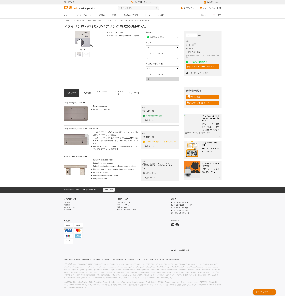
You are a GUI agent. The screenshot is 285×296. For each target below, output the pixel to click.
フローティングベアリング (156, 53)
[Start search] (156, 8)
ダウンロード (134, 93)
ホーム (67, 20)
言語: (177, 250)
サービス (147, 15)
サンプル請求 (196, 97)
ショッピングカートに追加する (200, 67)
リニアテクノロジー (78, 20)
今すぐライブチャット (264, 292)
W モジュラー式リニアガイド (96, 20)
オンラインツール (118, 92)
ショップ (67, 15)
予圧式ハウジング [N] (154, 64)
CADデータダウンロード (198, 103)
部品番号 (149, 32)
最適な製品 (71, 93)
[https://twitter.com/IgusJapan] (177, 224)
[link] (202, 97)
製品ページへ (151, 120)
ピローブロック (112, 20)
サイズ (148, 43)
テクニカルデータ (103, 92)
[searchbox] (136, 8)
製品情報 (102, 15)
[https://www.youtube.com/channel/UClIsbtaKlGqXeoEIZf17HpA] (172, 224)
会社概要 (160, 15)
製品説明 (87, 93)
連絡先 (203, 15)
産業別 (114, 15)
